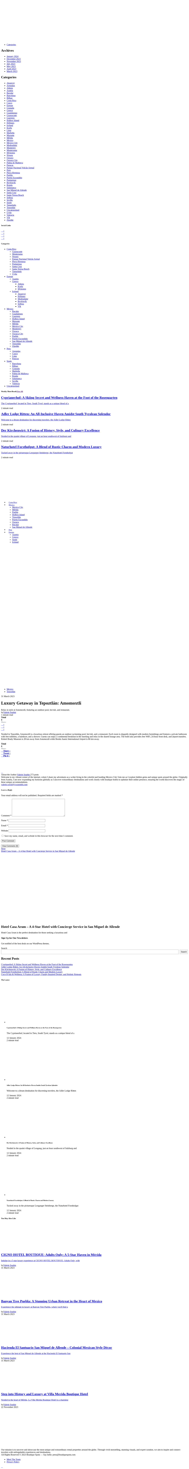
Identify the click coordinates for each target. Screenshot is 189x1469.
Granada (10, 108)
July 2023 (11, 64)
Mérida (10, 138)
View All (19, 391)
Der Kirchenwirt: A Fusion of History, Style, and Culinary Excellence (31, 969)
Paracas (10, 165)
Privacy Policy (13, 1462)
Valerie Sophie (23, 774)
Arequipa (11, 85)
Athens (10, 88)
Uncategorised (13, 210)
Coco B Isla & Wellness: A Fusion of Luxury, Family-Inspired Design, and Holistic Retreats (41, 974)
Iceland (10, 125)
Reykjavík (11, 182)
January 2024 (12, 56)
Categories (11, 44)
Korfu (9, 128)
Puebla (10, 175)
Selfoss (10, 197)
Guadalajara (12, 113)
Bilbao (9, 98)
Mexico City (12, 143)
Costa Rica (11, 100)
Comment (6, 815)
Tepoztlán (11, 207)
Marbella (10, 133)
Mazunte (10, 135)
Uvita (9, 212)
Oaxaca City (12, 160)
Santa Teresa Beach (15, 195)
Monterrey (11, 148)
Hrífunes (10, 123)
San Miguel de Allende (17, 190)
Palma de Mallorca (15, 163)
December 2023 (14, 59)
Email (4, 825)
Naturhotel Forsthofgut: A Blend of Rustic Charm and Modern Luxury (32, 972)
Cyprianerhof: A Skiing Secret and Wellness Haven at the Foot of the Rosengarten (37, 964)
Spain (9, 202)
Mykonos (11, 153)
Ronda (9, 185)
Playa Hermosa (13, 173)
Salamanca (11, 187)
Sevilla (10, 200)
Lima (9, 130)
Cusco (9, 103)
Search (4, 948)
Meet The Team (13, 1459)
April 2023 (11, 69)
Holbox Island (13, 120)
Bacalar (10, 93)
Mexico (10, 140)
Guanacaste (12, 115)
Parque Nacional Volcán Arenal (20, 168)
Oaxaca (10, 158)
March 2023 (12, 71)
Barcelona (11, 95)
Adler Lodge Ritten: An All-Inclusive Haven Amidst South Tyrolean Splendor (35, 967)
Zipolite (10, 220)
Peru (9, 170)
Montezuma (12, 150)
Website (4, 830)
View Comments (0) (10, 846)
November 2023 (14, 61)
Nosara (10, 155)
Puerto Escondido (14, 178)
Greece (10, 110)
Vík (8, 217)
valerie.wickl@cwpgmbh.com (14, 784)
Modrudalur (12, 145)
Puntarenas (11, 180)
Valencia (10, 215)
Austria (10, 90)
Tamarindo (11, 205)
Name (4, 820)
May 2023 (11, 66)
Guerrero (11, 118)
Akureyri (11, 83)
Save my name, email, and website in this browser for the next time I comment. (38, 836)
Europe (10, 105)
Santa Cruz (11, 192)
